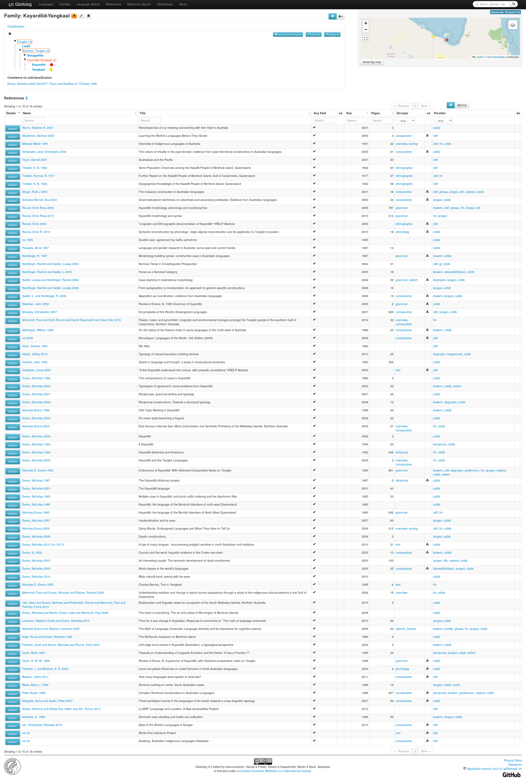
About (183, 4)
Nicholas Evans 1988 (36, 410)
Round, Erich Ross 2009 (38, 208)
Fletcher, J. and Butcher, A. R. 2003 (45, 669)
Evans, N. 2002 (32, 552)
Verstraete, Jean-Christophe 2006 (44, 152)
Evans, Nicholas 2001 (36, 488)
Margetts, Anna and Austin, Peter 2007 (47, 701)
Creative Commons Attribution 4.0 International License (275, 771)
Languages (46, 4)
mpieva (470, 192)
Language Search (88, 4)
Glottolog (23, 4)
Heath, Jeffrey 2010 (35, 354)
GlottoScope (165, 4)
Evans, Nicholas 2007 (36, 394)
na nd (26, 733)
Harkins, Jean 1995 (34, 362)
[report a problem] (74, 16)
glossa (443, 192)
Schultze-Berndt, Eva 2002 (39, 200)
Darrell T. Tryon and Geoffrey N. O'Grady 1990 (66, 84)
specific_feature (406, 629)
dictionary (402, 452)
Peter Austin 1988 (33, 693)
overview (401, 144)
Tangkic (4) (24, 41)
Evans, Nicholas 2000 (36, 568)
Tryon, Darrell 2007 (34, 160)
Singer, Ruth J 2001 (35, 192)
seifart (457, 386)
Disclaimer (515, 764)
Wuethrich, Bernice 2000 (38, 136)
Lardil (26, 46)
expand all (315, 34)
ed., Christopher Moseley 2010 (42, 725)
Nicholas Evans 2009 (36, 528)
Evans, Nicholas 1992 (36, 452)
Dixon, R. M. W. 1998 (36, 661)
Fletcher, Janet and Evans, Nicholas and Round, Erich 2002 (61, 645)
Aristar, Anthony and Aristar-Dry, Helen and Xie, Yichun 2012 (61, 709)
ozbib (436, 128)
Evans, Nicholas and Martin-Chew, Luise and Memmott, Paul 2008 (65, 613)
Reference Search (139, 4)
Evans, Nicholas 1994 (36, 444)
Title (143, 113)
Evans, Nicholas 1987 (36, 480)
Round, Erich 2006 (34, 224)
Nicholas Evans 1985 (36, 512)
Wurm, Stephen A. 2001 (37, 128)
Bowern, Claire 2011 (35, 677)
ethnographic (404, 168)
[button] (447, 40)
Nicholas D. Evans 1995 (37, 470)
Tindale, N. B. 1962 (34, 168)
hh (441, 144)
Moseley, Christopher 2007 (39, 312)
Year (349, 113)
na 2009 (27, 338)
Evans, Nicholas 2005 (21, 84)
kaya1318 (514, 12)
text (398, 370)
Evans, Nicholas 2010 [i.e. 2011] (43, 544)
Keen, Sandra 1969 (34, 346)
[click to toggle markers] (49, 64)
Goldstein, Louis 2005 (36, 370)
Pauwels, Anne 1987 (35, 248)
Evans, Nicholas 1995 (36, 496)
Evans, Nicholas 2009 (36, 418)
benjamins (439, 444)
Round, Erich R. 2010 (36, 232)
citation (12, 129)
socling (413, 144)
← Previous (401, 106)
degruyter (439, 280)
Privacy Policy (513, 760)
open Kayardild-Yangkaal (289, 34)
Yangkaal (38, 69)
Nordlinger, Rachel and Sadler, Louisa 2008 (50, 288)
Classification (15, 26)
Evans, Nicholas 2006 (36, 436)
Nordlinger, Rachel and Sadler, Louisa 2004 (50, 264)
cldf (435, 136)
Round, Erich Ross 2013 (38, 216)
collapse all (334, 34)
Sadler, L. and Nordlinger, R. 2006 (44, 296)
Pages (375, 113)
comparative (404, 136)
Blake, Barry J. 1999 (35, 685)
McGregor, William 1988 (37, 330)
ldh (462, 192)
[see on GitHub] (81, 16)
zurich (456, 685)
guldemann (472, 470)
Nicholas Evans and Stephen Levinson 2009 (51, 629)
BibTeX (462, 105)
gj (440, 264)
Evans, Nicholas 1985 (36, 504)
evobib (448, 629)
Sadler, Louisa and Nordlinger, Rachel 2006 (50, 280)
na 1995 (27, 240)
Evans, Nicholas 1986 (36, 378)
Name (27, 113)
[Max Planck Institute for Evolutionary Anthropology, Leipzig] (12, 766)
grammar (402, 208)
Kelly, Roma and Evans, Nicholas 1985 (47, 637)
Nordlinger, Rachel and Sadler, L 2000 (47, 272)
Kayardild (38, 64)
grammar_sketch (407, 280)
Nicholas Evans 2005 (36, 426)
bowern (438, 208)
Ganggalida (35, 55)
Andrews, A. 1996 (33, 717)
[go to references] (88, 16)
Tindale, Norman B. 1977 (38, 176)
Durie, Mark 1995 (33, 653)
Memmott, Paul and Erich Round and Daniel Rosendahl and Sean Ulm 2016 (71, 320)
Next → (426, 106)
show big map (372, 62)
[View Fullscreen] (366, 39)
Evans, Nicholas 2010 (36, 576)
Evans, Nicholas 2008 (36, 402)
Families (65, 4)
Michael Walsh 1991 (35, 144)
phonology (402, 232)
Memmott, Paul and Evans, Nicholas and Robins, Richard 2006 (63, 592)
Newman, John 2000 (35, 304)
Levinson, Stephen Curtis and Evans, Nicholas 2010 (56, 621)
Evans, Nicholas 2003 (36, 386)
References (113, 4)
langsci (453, 192)
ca (340, 113)
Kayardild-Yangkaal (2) (42, 60)
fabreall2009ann (455, 272)
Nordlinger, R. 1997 (34, 256)
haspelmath (454, 354)
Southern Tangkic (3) (36, 50)
